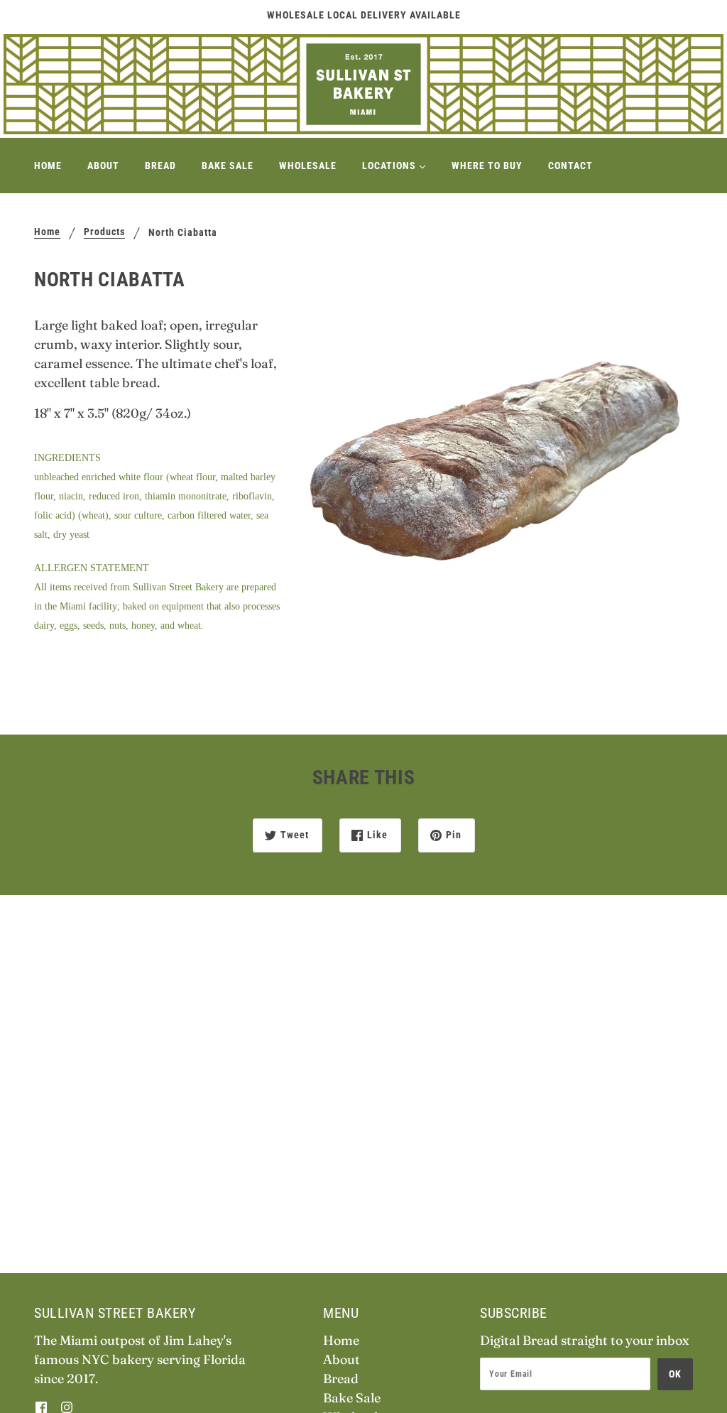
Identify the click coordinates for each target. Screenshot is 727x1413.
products (104, 232)
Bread (341, 1378)
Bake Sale (352, 1398)
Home (47, 232)
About (341, 1359)
